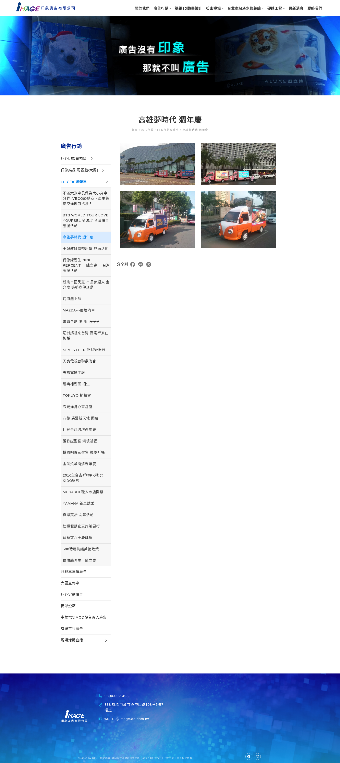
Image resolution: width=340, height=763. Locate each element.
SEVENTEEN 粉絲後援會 (84, 350)
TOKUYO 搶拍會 (77, 395)
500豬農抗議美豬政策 (81, 549)
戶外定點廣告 (72, 595)
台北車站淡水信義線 (244, 8)
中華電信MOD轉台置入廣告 (84, 617)
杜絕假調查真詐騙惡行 (81, 526)
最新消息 (296, 8)
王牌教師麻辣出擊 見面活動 (85, 249)
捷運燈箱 (68, 606)
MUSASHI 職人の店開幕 (83, 492)
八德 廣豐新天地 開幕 (81, 418)
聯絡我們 (315, 8)
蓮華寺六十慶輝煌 (77, 538)
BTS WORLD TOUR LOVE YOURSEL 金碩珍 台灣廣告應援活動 (86, 220)
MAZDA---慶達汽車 (79, 310)
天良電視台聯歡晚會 (79, 361)
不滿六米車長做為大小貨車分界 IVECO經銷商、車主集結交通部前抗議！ (86, 198)
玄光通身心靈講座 (77, 407)
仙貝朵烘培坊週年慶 (79, 430)
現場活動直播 (72, 640)
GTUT (95, 758)
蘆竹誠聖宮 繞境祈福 (80, 441)
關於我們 (142, 8)
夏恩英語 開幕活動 (78, 515)
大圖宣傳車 (70, 583)
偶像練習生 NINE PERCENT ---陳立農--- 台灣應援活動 (86, 265)
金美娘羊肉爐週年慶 (79, 464)
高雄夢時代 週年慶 (78, 237)
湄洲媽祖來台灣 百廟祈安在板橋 (85, 335)
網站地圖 (105, 758)
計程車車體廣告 (74, 572)
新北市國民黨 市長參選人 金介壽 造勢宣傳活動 (86, 284)
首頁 (135, 129)
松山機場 (213, 8)
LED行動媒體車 (168, 129)
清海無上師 (72, 299)
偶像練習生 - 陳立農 (79, 561)
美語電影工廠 (74, 373)
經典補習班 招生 (76, 384)
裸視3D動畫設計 (188, 8)
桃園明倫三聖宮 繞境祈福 (84, 452)
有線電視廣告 (72, 629)
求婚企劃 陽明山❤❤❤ (81, 322)
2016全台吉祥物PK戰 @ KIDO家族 (83, 478)
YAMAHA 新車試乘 (78, 503)
